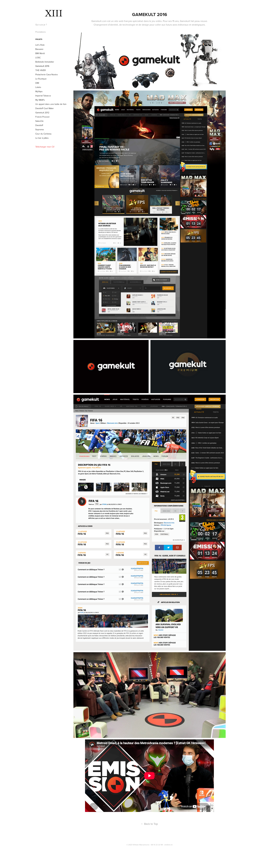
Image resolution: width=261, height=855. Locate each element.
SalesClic (39, 121)
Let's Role (40, 44)
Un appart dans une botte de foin (50, 104)
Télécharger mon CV (44, 146)
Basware (39, 49)
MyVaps (39, 91)
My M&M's (40, 99)
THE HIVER (40, 70)
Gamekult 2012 (42, 112)
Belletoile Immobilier (44, 61)
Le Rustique (41, 78)
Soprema (39, 129)
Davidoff (39, 125)
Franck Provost (42, 116)
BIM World (40, 53)
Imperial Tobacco (43, 95)
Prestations (40, 31)
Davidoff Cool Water (44, 108)
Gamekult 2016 (42, 66)
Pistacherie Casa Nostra (46, 74)
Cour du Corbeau (43, 133)
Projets (38, 39)
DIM (37, 82)
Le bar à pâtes (42, 137)
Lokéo (38, 87)
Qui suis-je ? (41, 24)
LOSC (38, 57)
